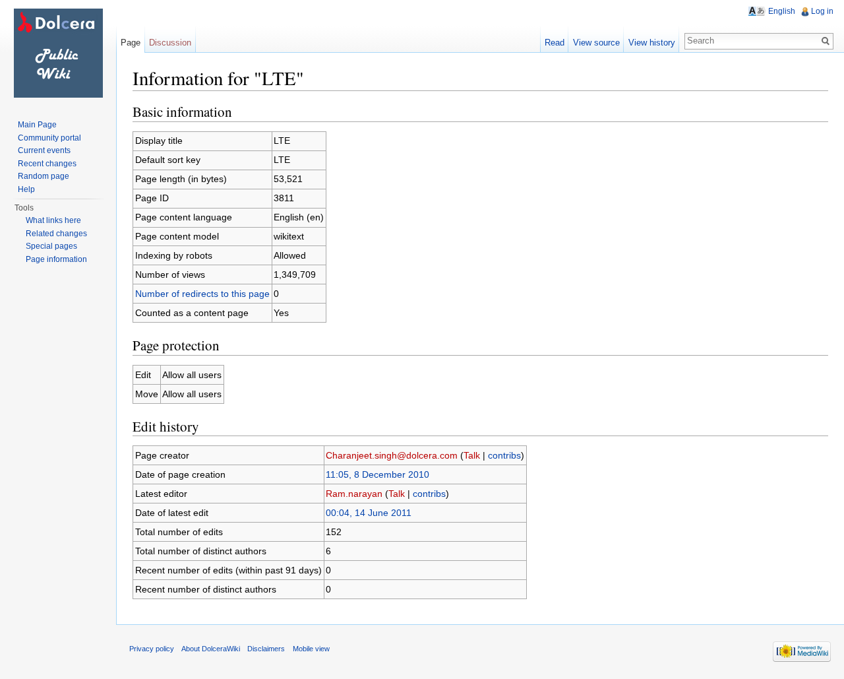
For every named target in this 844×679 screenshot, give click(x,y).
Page (130, 43)
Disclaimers (266, 649)
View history (651, 43)
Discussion (170, 43)
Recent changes (47, 163)
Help (26, 189)
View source (596, 43)
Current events (44, 150)
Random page (43, 176)
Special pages (51, 246)
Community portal (49, 138)
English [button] (781, 11)
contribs (504, 455)
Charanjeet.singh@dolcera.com (392, 455)
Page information (56, 259)
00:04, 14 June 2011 (368, 512)
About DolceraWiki (210, 649)
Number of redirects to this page (202, 293)
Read (554, 43)
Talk (472, 455)
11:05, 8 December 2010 (377, 474)
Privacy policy (151, 649)
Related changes (56, 233)
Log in (822, 11)
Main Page (37, 124)
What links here (53, 220)
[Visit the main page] (58, 53)
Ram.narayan (354, 493)
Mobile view (311, 649)
